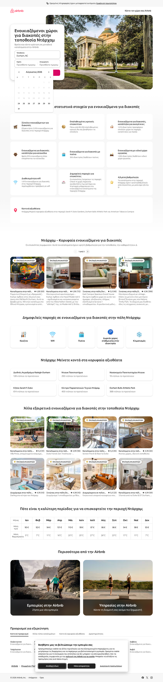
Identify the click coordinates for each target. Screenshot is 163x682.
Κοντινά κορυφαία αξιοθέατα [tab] (72, 634)
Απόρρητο (32, 677)
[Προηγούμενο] (75, 252)
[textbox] (26, 64)
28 (39, 103)
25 (24, 103)
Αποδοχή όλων (52, 666)
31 (19, 109)
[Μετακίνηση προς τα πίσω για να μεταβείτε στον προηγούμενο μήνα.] (19, 72)
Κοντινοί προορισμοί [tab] (19, 634)
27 (34, 103)
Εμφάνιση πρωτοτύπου (106, 3)
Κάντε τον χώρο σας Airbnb (138, 10)
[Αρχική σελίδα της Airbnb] (16, 11)
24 (19, 103)
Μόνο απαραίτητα (81, 666)
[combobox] (37, 55)
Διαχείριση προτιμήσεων (111, 666)
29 (44, 103)
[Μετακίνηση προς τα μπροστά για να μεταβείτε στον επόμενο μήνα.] (48, 72)
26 (29, 103)
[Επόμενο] (88, 252)
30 (49, 103)
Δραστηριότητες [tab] (96, 634)
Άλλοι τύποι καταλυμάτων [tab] (44, 634)
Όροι (42, 677)
